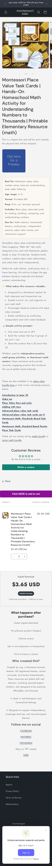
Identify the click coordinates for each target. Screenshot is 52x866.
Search (9, 784)
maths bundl (38, 436)
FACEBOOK (26, 730)
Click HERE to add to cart (26, 494)
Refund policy (12, 804)
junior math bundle (11, 440)
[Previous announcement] (5, 4)
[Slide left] (19, 74)
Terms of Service (14, 797)
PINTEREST (26, 737)
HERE (26, 755)
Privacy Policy (12, 791)
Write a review (25, 467)
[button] (6, 12)
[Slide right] (32, 74)
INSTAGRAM (26, 743)
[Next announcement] (46, 4)
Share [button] (7, 481)
